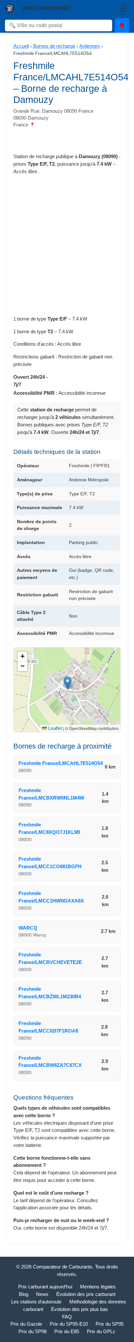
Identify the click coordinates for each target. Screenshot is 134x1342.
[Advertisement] (67, 248)
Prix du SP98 (33, 1331)
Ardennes (89, 46)
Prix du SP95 (110, 1324)
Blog (23, 1294)
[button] (67, 683)
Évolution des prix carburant (85, 1294)
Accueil (21, 46)
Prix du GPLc (101, 1331)
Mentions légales (98, 1286)
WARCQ (28, 928)
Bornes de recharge (54, 46)
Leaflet (54, 728)
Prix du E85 (66, 1331)
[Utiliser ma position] (122, 25)
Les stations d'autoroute (36, 1301)
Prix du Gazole (26, 1324)
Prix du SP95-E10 (69, 1324)
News (42, 1294)
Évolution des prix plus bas (79, 1309)
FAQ (67, 1316)
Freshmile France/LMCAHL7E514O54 (61, 763)
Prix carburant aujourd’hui (45, 1286)
